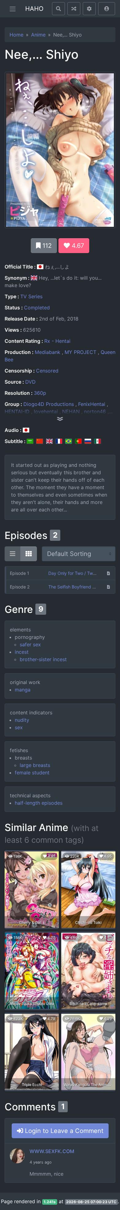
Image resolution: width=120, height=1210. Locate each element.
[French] (59, 441)
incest (22, 652)
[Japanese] (26, 430)
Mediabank (47, 352)
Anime (38, 35)
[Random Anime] (73, 8)
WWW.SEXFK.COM (52, 1151)
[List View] (13, 553)
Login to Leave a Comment (63, 1131)
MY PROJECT (80, 352)
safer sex (30, 644)
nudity (22, 720)
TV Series (31, 296)
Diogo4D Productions (48, 404)
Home (16, 35)
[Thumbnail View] (28, 553)
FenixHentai (91, 404)
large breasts (35, 765)
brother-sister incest (43, 659)
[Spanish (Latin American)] (97, 441)
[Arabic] (30, 441)
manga (22, 690)
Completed (37, 307)
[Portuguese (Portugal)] (78, 441)
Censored (47, 371)
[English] (49, 441)
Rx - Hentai (57, 341)
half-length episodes (38, 803)
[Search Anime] (58, 8)
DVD (30, 382)
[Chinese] (39, 441)
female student (32, 772)
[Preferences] (89, 8)
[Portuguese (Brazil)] (68, 441)
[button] (106, 8)
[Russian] (88, 441)
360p (40, 393)
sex (19, 727)
